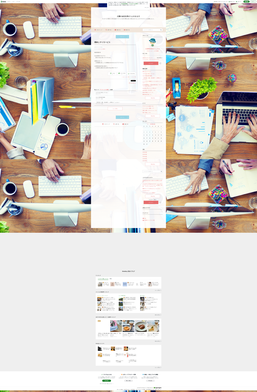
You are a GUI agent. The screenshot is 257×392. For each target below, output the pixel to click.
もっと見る (115, 108)
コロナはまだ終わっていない (149, 73)
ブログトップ (99, 29)
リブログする (132, 73)
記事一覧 (109, 29)
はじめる (106, 380)
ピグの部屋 (156, 51)
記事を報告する (133, 82)
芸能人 (111, 278)
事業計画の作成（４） (147, 94)
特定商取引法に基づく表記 (152, 389)
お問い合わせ (127, 389)
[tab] (103, 278)
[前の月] (148, 124)
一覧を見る (152, 98)
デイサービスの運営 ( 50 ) (148, 106)
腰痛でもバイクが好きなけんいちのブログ (151, 188)
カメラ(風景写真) (122, 295)
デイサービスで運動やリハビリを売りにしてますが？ (152, 82)
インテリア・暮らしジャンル (103, 278)
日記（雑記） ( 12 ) (147, 112)
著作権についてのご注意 (149, 220)
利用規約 (133, 389)
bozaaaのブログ (146, 190)
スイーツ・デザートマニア (102, 295)
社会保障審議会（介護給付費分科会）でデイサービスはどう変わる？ (152, 85)
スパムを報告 (120, 389)
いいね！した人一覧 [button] (125, 76)
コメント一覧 (133, 76)
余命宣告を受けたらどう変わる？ (150, 88)
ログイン (253, 1)
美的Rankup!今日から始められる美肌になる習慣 (152, 181)
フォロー (151, 63)
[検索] (161, 30)
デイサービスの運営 (101, 49)
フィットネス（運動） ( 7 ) (148, 108)
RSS (145, 218)
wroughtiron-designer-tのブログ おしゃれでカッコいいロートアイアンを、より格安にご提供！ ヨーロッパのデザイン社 (152, 185)
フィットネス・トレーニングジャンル (150, 59)
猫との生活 (142, 295)
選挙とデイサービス (102, 42)
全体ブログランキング (147, 57)
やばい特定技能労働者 (147, 75)
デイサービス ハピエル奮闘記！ (149, 192)
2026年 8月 (152, 124)
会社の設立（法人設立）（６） (149, 90)
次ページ (122, 36)
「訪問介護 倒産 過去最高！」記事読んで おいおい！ (152, 78)
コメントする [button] (122, 74)
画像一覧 (118, 29)
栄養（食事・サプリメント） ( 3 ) (150, 110)
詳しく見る (128, 380)
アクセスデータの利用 (141, 389)
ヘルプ (160, 389)
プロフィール (149, 51)
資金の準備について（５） (148, 92)
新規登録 (246, 1)
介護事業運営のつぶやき (152, 49)
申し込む (150, 380)
